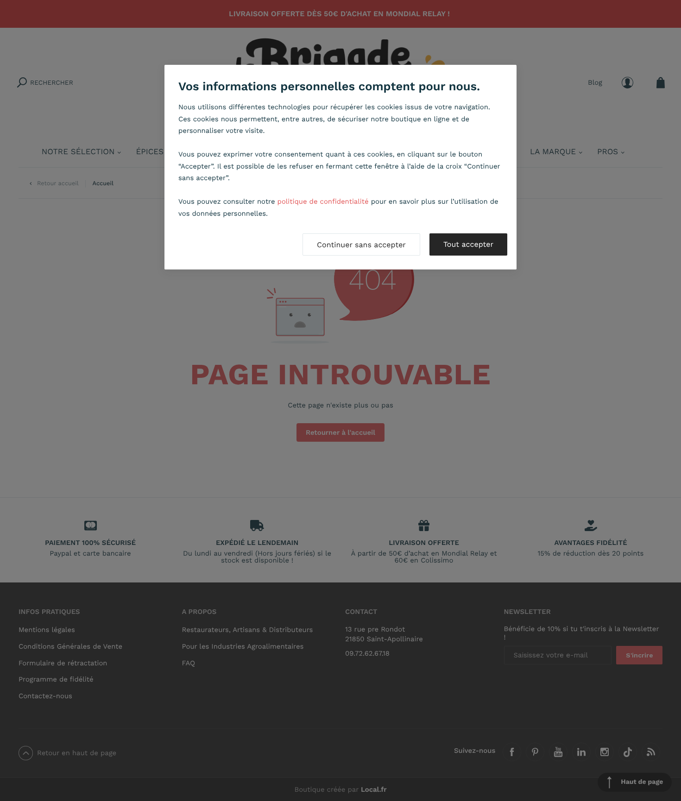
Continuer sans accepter (361, 244)
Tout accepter (468, 244)
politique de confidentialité (323, 201)
